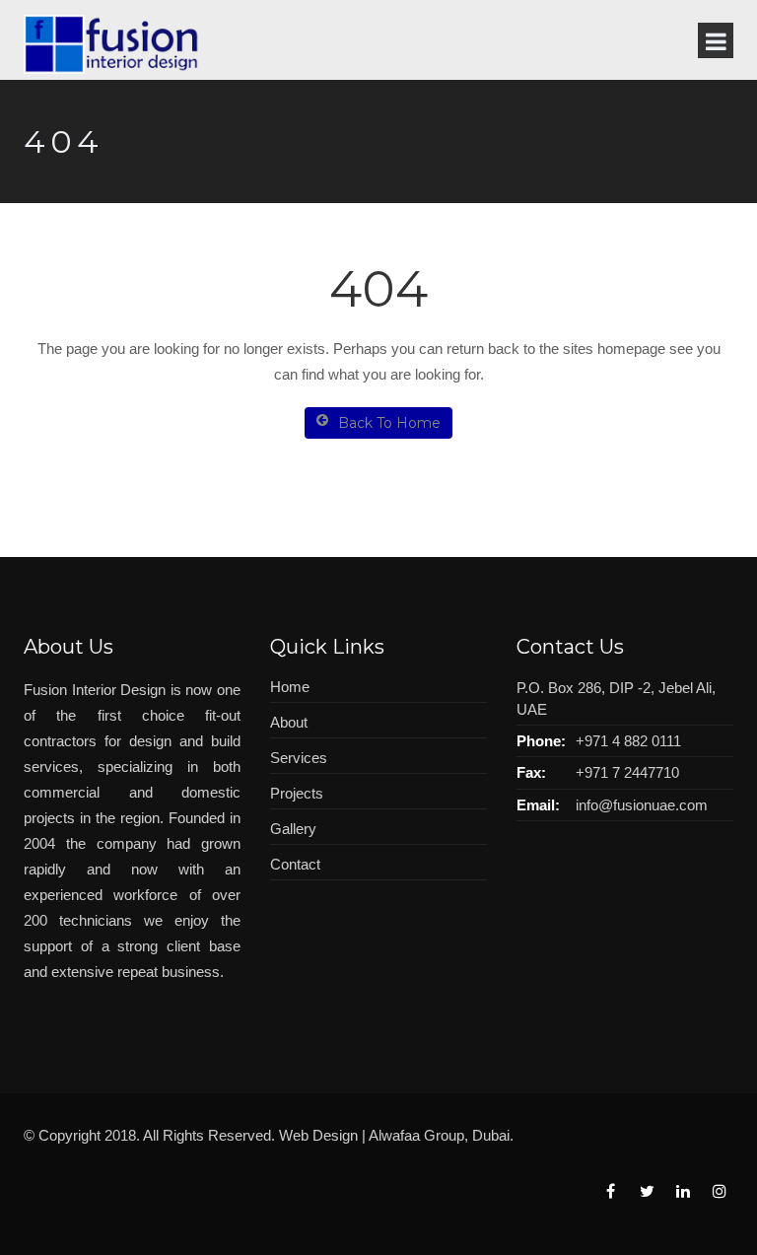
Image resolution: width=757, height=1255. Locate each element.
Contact (295, 864)
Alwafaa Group (416, 1135)
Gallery (293, 828)
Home (290, 686)
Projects (296, 793)
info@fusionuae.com (642, 805)
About (289, 722)
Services (298, 757)
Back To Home (389, 423)
